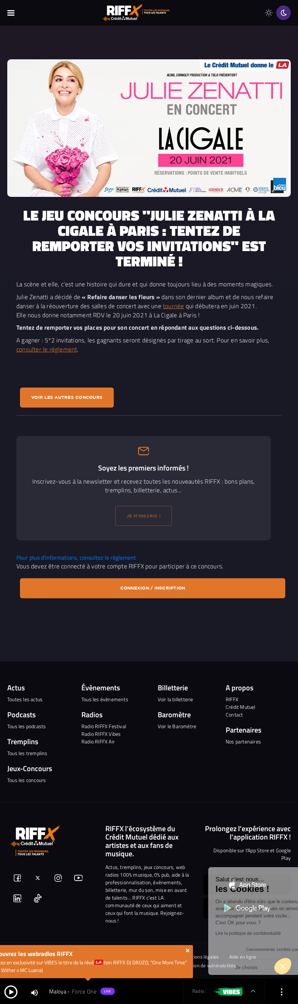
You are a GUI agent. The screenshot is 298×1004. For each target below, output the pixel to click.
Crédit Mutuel (240, 707)
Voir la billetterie (175, 699)
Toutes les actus (25, 699)
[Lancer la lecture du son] (11, 991)
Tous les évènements (104, 699)
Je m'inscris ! (143, 516)
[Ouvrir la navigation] (11, 12)
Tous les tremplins (27, 753)
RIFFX (232, 699)
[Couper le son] (34, 992)
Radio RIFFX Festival (103, 726)
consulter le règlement (46, 349)
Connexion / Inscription (152, 588)
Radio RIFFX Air (98, 741)
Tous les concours (26, 780)
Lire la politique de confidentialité (178, 933)
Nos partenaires (243, 741)
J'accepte (253, 967)
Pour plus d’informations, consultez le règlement (76, 557)
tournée (173, 305)
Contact (234, 714)
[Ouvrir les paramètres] (282, 991)
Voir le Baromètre (177, 726)
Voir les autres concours (66, 397)
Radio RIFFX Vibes (101, 734)
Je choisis (176, 967)
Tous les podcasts (26, 726)
